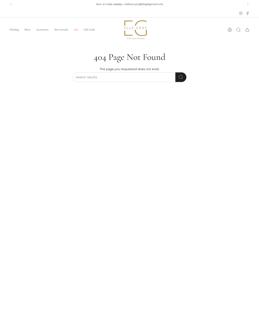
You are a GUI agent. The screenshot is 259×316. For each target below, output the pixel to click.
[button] (14, 30)
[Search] (180, 77)
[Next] (248, 4)
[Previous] (11, 4)
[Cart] (247, 30)
